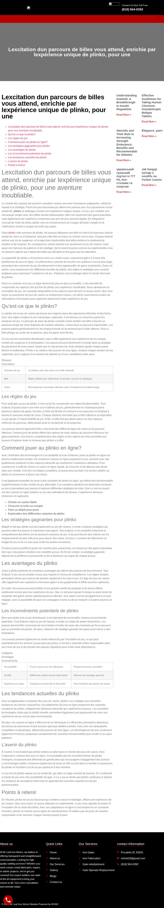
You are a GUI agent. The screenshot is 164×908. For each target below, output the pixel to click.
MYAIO (54, 904)
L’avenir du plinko (18, 161)
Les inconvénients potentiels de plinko (29, 153)
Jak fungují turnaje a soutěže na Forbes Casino (152, 174)
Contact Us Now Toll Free (135, 5)
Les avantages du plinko (22, 149)
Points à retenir (16, 165)
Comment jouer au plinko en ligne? (28, 142)
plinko (11, 232)
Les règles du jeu (18, 138)
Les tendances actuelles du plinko (27, 157)
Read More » (123, 114)
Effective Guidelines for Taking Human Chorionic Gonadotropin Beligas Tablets (151, 106)
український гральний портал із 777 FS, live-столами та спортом (125, 178)
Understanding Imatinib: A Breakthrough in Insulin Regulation (126, 102)
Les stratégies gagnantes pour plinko (29, 146)
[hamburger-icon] (158, 19)
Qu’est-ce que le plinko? (22, 134)
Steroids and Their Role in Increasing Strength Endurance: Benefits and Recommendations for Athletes (129, 142)
